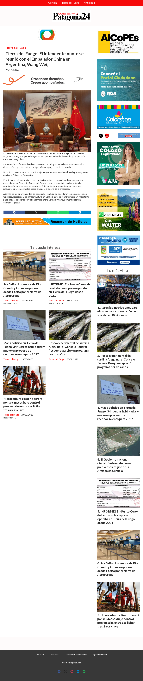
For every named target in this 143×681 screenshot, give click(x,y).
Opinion (52, 2)
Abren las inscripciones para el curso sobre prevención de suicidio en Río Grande (117, 311)
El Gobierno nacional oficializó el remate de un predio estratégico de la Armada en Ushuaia (114, 465)
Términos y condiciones (76, 654)
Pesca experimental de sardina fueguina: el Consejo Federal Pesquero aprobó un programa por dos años (69, 348)
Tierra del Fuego (70, 2)
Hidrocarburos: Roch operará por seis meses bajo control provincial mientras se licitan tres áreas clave (22, 404)
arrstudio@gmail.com (71, 662)
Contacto (40, 654)
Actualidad (89, 2)
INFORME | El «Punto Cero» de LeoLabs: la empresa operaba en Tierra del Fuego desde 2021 (69, 289)
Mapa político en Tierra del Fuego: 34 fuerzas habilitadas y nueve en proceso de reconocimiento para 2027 (24, 348)
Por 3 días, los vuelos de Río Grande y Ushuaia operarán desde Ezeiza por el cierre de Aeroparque (22, 289)
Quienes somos (100, 654)
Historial (55, 654)
